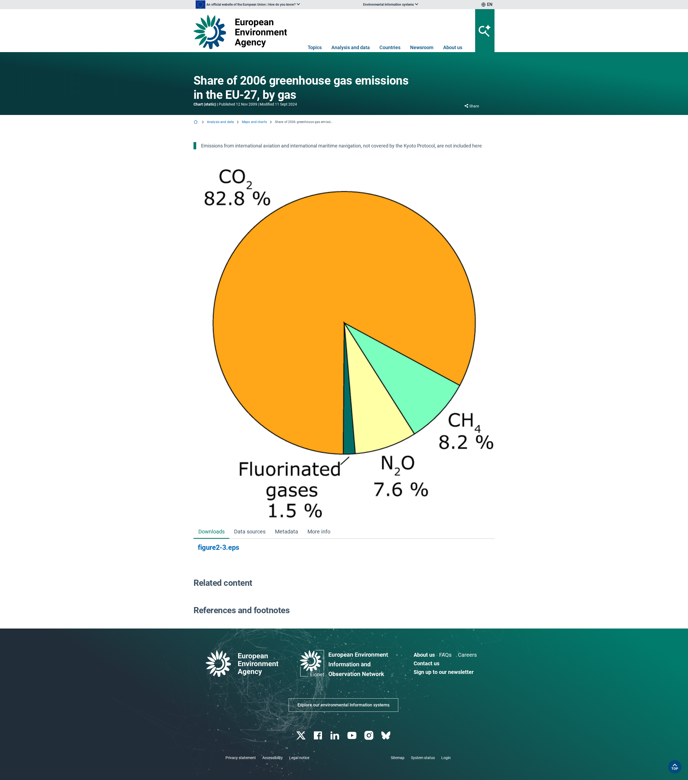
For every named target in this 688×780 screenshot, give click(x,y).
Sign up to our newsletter (444, 672)
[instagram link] (369, 735)
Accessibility (272, 758)
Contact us (426, 663)
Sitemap (397, 758)
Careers (467, 655)
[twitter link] (301, 735)
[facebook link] (318, 735)
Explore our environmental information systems (343, 704)
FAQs (445, 655)
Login (446, 758)
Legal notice (299, 758)
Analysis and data (350, 47)
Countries (389, 47)
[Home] (196, 122)
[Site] (242, 32)
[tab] (211, 532)
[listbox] (248, 4)
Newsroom (421, 47)
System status (423, 758)
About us (452, 47)
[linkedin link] (335, 735)
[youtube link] (352, 735)
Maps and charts (254, 122)
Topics (315, 47)
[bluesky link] (386, 735)
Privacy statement (240, 758)
